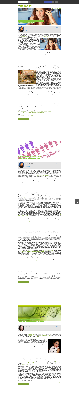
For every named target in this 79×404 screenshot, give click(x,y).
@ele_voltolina (28, 30)
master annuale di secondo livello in (37, 345)
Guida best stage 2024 (55, 8)
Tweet (57, 27)
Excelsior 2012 (42, 53)
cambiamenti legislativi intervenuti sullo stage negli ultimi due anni (33, 251)
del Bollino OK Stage (31, 334)
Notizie (33, 29)
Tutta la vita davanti (24, 36)
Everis (37, 336)
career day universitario (30, 362)
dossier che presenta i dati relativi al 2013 (42, 175)
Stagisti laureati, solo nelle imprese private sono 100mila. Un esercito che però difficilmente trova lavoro (34, 111)
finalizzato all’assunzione (26, 364)
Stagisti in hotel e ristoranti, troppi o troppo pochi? (26, 115)
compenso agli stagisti (49, 259)
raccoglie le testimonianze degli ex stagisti (45, 335)
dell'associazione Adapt (47, 250)
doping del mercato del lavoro (29, 197)
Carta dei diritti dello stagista (31, 335)
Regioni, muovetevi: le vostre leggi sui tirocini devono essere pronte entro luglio (31, 112)
